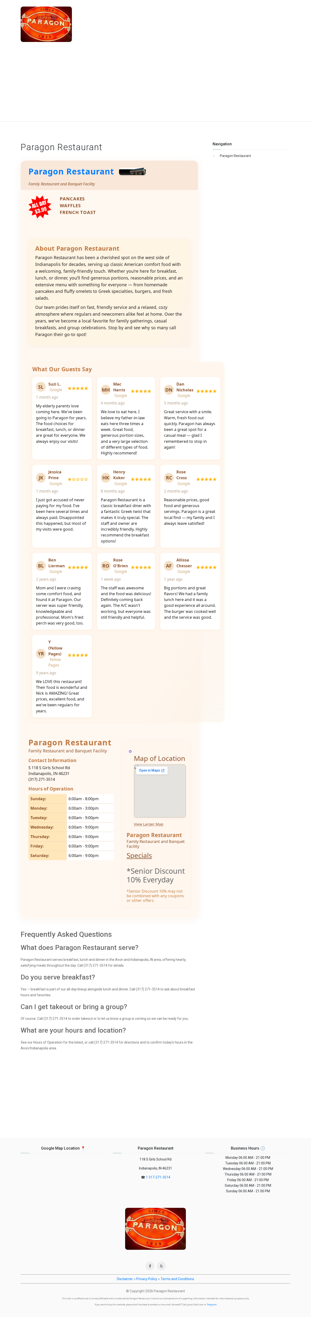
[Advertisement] (155, 85)
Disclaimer (125, 1279)
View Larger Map (148, 824)
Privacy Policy (146, 1279)
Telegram (212, 1304)
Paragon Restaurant (71, 171)
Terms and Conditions (177, 1279)
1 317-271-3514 (158, 1177)
